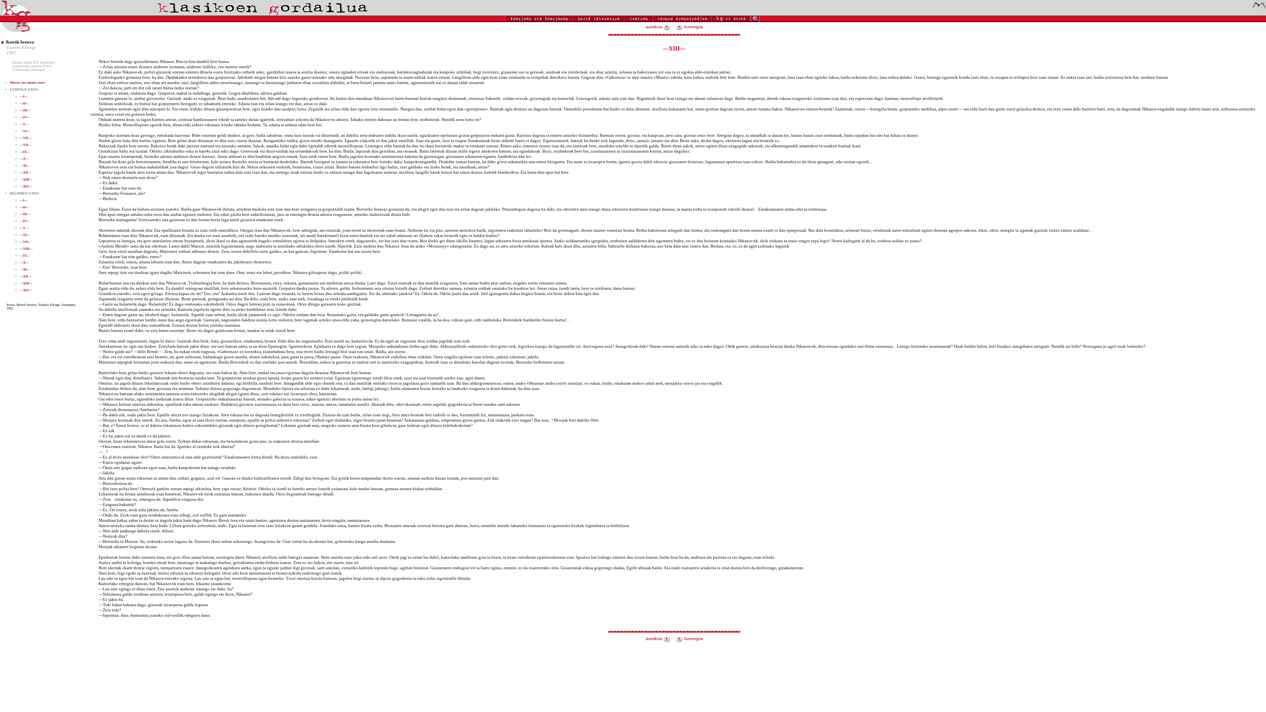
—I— (24, 96)
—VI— (25, 131)
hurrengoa (693, 26)
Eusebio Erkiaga (21, 47)
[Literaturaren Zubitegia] (29, 70)
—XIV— (26, 186)
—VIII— (26, 249)
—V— (24, 124)
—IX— (25, 152)
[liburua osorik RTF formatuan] (33, 62)
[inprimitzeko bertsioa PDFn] (32, 66)
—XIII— (26, 179)
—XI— (25, 165)
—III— (25, 110)
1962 (11, 52)
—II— (24, 103)
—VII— (25, 138)
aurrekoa (654, 26)
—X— (24, 159)
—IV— (25, 117)
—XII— (25, 172)
